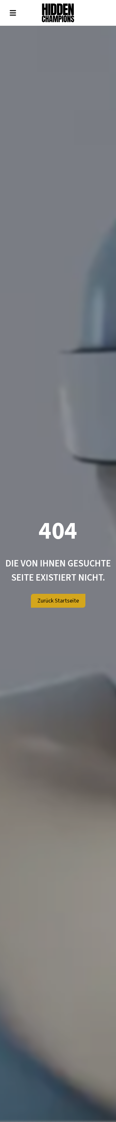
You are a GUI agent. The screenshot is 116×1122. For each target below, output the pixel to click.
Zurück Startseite (58, 601)
